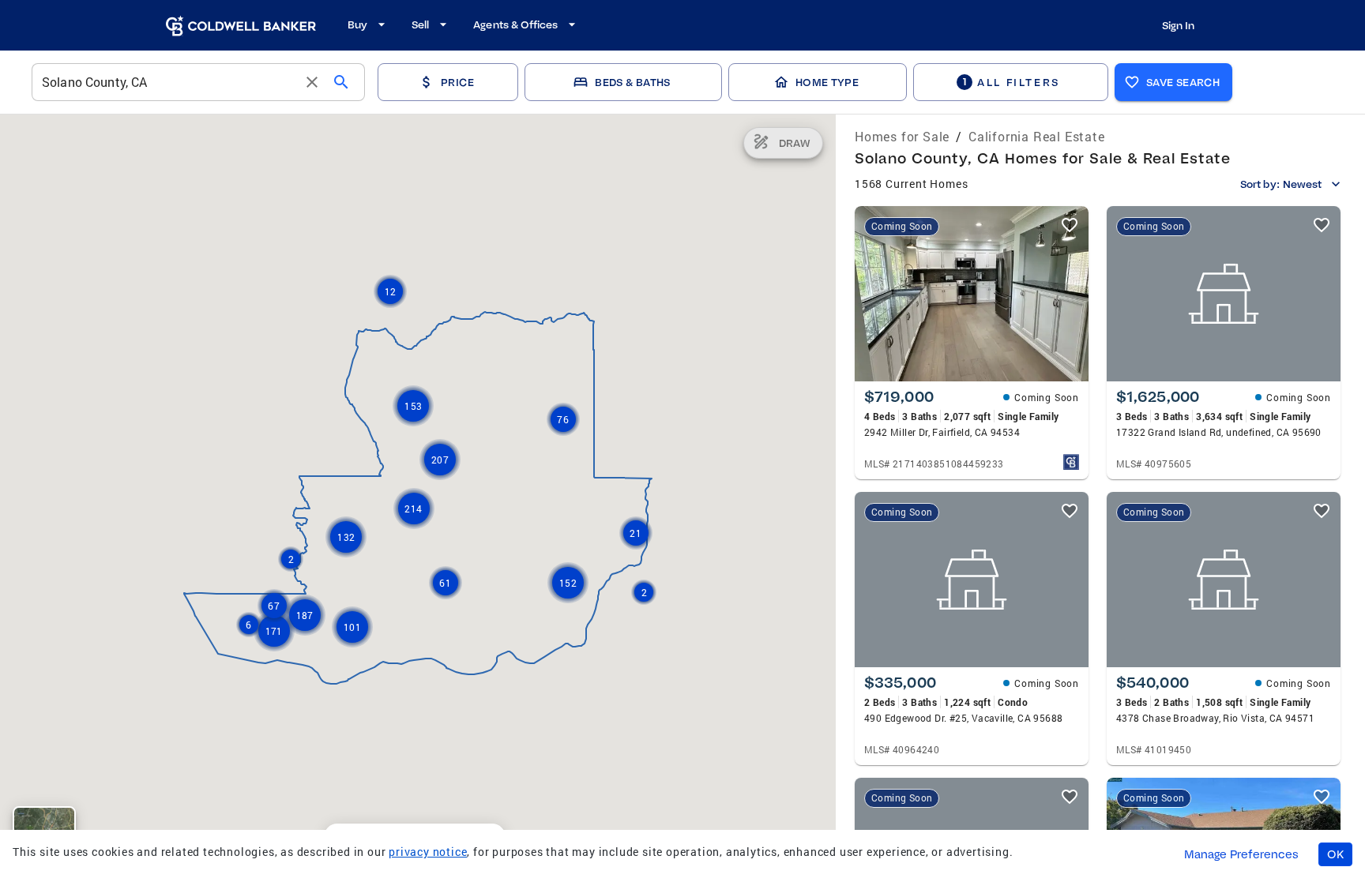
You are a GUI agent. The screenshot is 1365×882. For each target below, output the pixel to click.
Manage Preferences (1241, 854)
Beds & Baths (632, 82)
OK (1335, 854)
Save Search (1183, 82)
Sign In (1178, 25)
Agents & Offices (515, 24)
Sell (420, 24)
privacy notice (428, 851)
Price (457, 82)
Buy (357, 24)
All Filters (1011, 81)
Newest (1302, 184)
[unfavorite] (1070, 225)
